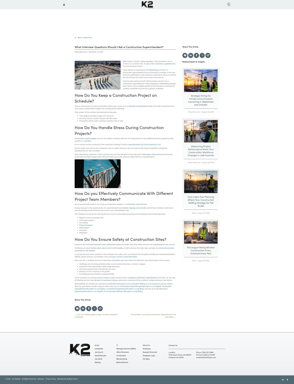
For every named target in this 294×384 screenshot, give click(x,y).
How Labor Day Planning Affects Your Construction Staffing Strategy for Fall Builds (201, 201)
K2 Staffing (81, 284)
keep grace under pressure (152, 154)
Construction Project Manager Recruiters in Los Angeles (140, 286)
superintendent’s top (160, 244)
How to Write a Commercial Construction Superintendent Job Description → (153, 315)
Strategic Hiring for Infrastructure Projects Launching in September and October (201, 100)
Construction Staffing (137, 284)
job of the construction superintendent (161, 64)
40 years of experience (103, 280)
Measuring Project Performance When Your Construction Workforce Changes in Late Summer (201, 151)
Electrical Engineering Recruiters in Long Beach (126, 289)
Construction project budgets (85, 138)
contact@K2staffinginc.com (206, 357)
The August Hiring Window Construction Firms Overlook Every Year (201, 250)
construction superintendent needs (139, 106)
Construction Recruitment (116, 284)
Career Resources (194, 162)
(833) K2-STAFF (209, 355)
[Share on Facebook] (88, 308)
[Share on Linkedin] (83, 308)
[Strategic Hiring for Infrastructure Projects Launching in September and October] (201, 80)
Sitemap (41, 379)
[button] (228, 4)
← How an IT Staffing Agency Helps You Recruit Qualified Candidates (96, 315)
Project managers (85, 225)
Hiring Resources (81, 52)
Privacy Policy (50, 379)
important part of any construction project (105, 244)
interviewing (153, 70)
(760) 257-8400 (208, 352)
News (194, 213)
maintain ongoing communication (134, 208)
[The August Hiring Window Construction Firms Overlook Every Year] (201, 232)
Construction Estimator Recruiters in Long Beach (125, 291)
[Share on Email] (77, 308)
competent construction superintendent (142, 277)
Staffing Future (72, 379)
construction (130, 204)
